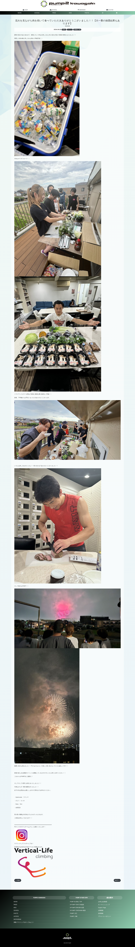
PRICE (54, 13)
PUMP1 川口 (73, 913)
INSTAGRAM (17, 919)
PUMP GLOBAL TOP (76, 901)
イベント (70, 29)
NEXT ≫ (117, 880)
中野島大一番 (77, 29)
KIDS (70, 13)
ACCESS (36, 13)
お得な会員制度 (102, 901)
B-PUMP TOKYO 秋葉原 (77, 904)
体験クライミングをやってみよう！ (24, 922)
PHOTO (87, 13)
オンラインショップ (104, 904)
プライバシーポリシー (104, 916)
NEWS (19, 13)
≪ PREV (17, 880)
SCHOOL (16, 910)
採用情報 (100, 913)
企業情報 (100, 910)
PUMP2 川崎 (73, 916)
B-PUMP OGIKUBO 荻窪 (77, 907)
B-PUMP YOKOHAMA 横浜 (78, 910)
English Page (102, 907)
